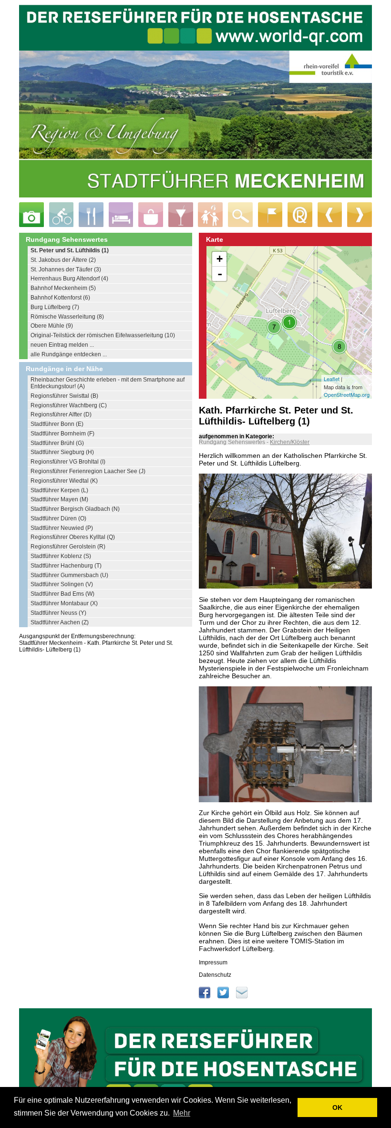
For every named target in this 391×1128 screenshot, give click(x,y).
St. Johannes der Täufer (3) (66, 269)
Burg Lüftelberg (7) (55, 307)
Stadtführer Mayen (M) (59, 499)
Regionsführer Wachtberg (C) (69, 405)
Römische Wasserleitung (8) (67, 316)
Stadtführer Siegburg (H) (62, 452)
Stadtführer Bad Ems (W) (62, 593)
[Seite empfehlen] (241, 996)
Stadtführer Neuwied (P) (62, 528)
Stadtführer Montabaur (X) (64, 603)
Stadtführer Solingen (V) (62, 584)
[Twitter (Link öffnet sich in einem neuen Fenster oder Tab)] (223, 996)
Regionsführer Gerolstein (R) (68, 546)
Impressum (213, 962)
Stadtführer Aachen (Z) (60, 622)
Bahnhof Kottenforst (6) (60, 297)
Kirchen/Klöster (289, 442)
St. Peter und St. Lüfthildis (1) (70, 250)
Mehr (181, 1113)
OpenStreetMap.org (347, 394)
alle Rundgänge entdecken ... (69, 354)
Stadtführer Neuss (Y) (58, 613)
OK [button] (337, 1107)
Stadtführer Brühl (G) (57, 443)
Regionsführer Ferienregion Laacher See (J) (88, 471)
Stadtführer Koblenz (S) (61, 556)
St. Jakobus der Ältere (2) (63, 260)
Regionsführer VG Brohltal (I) (68, 461)
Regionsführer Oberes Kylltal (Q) (73, 537)
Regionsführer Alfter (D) (61, 414)
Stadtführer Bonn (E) (57, 424)
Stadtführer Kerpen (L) (59, 490)
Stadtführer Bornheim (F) (62, 433)
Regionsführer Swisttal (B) (64, 396)
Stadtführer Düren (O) (58, 518)
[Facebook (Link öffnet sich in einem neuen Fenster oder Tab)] (205, 996)
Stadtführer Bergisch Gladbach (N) (75, 509)
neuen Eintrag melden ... (62, 345)
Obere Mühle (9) (52, 325)
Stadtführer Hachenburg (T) (66, 565)
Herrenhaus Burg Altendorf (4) (69, 278)
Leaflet (332, 379)
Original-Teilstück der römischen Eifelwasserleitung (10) (103, 335)
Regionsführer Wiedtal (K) (64, 480)
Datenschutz (215, 975)
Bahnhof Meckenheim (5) (63, 288)
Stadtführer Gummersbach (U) (69, 575)
